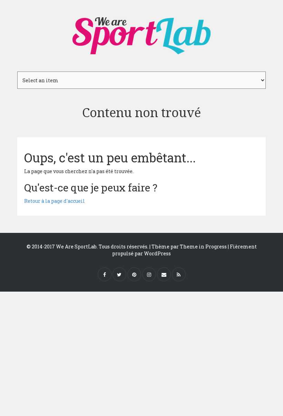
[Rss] (179, 274)
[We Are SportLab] (141, 32)
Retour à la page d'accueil (54, 201)
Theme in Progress (203, 246)
